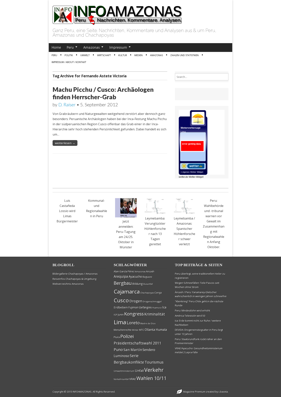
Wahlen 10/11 (151, 378)
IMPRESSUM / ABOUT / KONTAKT (69, 62)
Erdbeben (121, 307)
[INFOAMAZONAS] (117, 13)
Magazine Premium (194, 391)
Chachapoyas (147, 292)
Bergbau (123, 283)
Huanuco (157, 307)
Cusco (121, 300)
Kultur (122, 55)
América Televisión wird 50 (190, 315)
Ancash (150, 271)
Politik (69, 55)
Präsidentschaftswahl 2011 (137, 343)
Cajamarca (127, 291)
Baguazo (147, 276)
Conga (158, 292)
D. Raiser (67, 104)
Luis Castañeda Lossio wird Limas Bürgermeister (67, 210)
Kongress (134, 314)
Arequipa (121, 276)
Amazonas (91, 47)
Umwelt (85, 55)
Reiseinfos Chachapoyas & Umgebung (74, 279)
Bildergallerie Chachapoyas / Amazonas (75, 273)
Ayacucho (135, 276)
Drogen (135, 301)
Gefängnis (145, 307)
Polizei (127, 336)
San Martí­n (132, 349)
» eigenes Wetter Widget (192, 172)
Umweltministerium (124, 371)
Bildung (137, 284)
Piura (117, 337)
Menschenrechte (123, 330)
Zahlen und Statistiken (184, 55)
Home (56, 47)
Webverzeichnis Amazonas (68, 284)
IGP (115, 314)
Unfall (139, 371)
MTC (141, 330)
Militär (135, 330)
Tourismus (154, 362)
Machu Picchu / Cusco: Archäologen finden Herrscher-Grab (103, 93)
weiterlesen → (65, 143)
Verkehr (154, 369)
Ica (164, 307)
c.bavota (223, 391)
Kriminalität (154, 314)
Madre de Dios (147, 323)
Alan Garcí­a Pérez (124, 271)
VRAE (132, 379)
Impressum (118, 47)
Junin (121, 314)
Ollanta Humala (156, 330)
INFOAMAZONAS (82, 391)
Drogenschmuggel (152, 301)
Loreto (133, 322)
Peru (70, 47)
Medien (138, 55)
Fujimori (133, 307)
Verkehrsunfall (121, 379)
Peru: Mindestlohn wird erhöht (192, 310)
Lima (120, 322)
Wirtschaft (104, 55)
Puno (118, 349)
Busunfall (148, 283)
